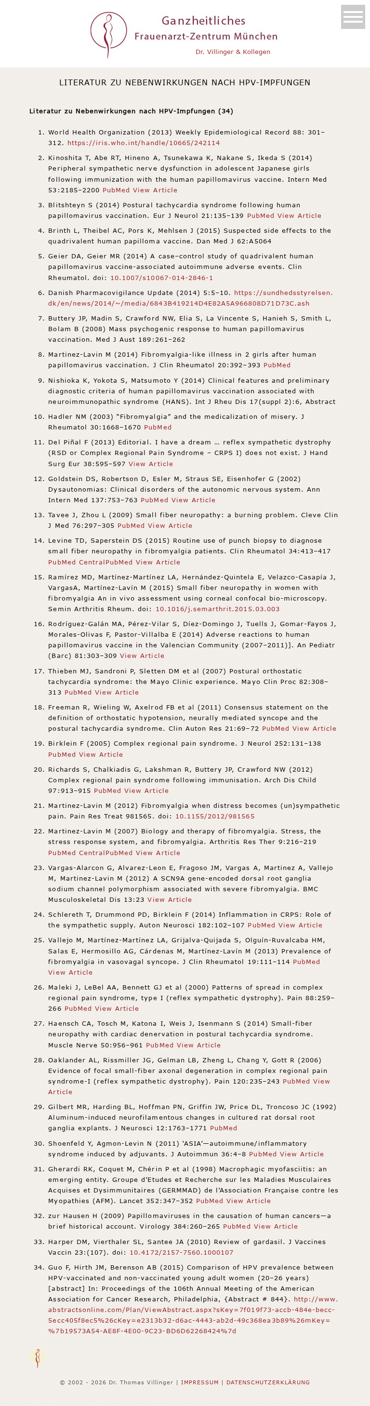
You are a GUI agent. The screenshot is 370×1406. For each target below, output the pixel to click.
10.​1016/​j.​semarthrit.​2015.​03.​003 (218, 609)
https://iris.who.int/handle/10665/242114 (144, 143)
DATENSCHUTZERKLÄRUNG (268, 1382)
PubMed (116, 190)
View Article (155, 190)
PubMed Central (77, 562)
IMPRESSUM (200, 1382)
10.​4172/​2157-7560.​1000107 (182, 1252)
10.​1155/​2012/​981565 (215, 816)
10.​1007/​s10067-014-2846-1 (161, 277)
